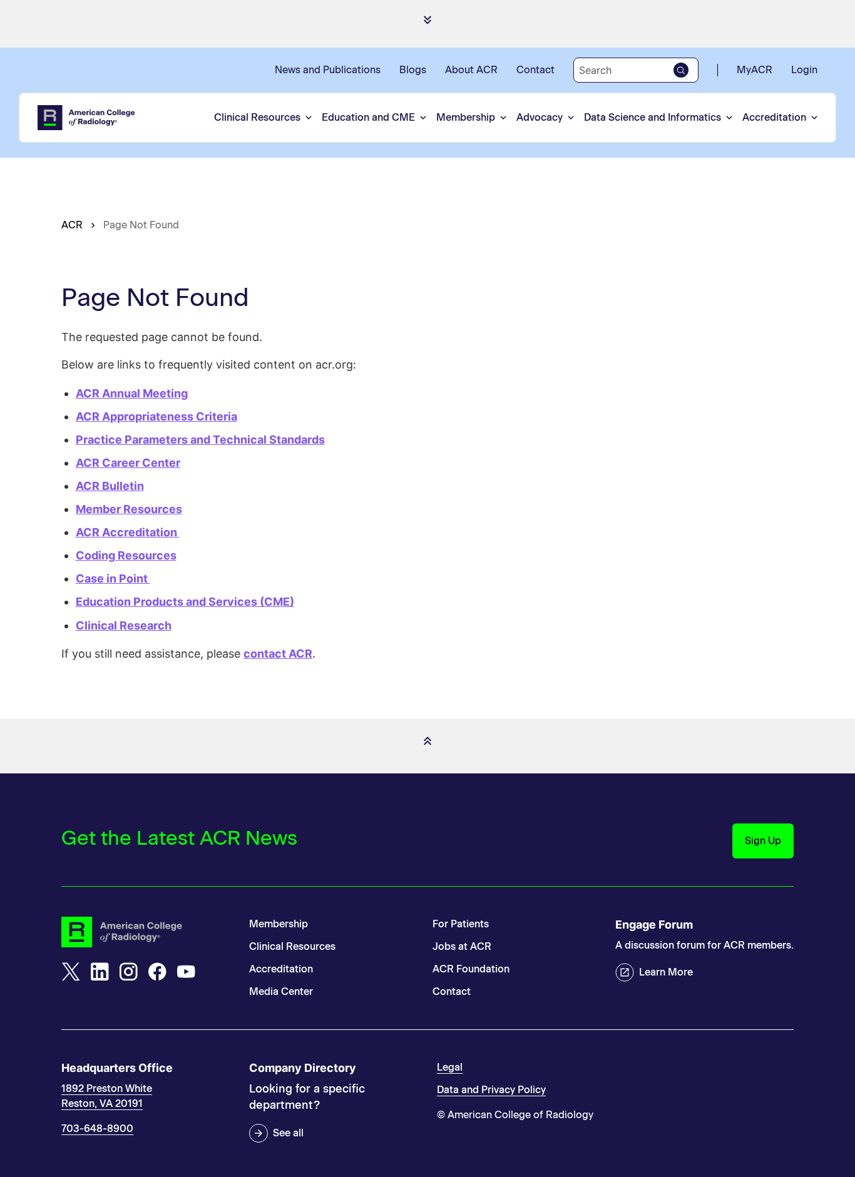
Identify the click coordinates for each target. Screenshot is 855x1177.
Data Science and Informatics (652, 117)
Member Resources (129, 509)
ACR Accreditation (128, 532)
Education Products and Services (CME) (185, 601)
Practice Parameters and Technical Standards (200, 439)
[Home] (87, 117)
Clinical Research (124, 625)
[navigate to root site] (145, 932)
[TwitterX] (70, 971)
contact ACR (277, 653)
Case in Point (113, 578)
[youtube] (186, 971)
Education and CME (368, 117)
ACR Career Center (128, 462)
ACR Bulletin (110, 485)
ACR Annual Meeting (132, 393)
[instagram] (128, 971)
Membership (465, 117)
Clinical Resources (257, 117)
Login (804, 70)
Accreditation (774, 117)
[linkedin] (99, 971)
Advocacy (539, 117)
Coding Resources (126, 555)
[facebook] (157, 971)
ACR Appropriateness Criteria (156, 416)
